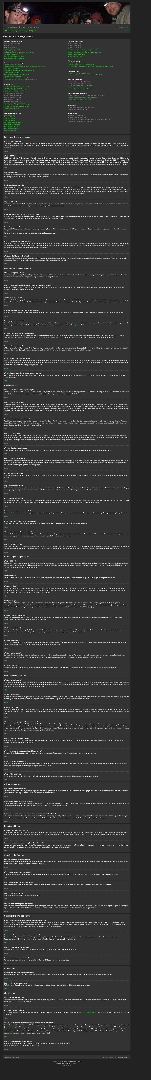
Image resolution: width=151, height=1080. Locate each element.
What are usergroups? (74, 47)
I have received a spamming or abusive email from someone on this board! (90, 66)
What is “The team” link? (75, 56)
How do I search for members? (77, 87)
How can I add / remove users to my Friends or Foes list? (85, 75)
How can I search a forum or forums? (79, 81)
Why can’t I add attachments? (13, 99)
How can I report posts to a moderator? (15, 103)
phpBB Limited (58, 999)
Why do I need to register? (12, 43)
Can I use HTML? (9, 117)
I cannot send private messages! (77, 63)
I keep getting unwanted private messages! (81, 65)
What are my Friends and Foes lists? (79, 73)
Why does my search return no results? (79, 83)
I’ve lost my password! (10, 54)
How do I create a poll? (11, 92)
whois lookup (12, 1027)
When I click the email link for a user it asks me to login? (20, 80)
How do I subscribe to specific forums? (79, 99)
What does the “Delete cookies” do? (15, 58)
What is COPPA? (9, 45)
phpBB (76, 325)
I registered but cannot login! (12, 49)
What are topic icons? (10, 130)
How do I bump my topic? (11, 108)
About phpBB (19, 1002)
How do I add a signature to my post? (15, 90)
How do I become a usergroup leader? (79, 51)
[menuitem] (15, 27)
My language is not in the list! (13, 72)
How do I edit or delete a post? (13, 88)
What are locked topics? (11, 128)
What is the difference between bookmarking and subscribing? (86, 95)
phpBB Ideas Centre (90, 1012)
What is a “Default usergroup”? (77, 54)
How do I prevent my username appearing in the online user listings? (24, 66)
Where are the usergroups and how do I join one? (83, 49)
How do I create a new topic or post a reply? (17, 86)
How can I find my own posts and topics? (80, 89)
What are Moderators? (74, 45)
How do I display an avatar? (12, 76)
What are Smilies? (9, 119)
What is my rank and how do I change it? (16, 78)
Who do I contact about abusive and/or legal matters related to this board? (90, 119)
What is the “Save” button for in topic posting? (17, 105)
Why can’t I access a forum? (12, 97)
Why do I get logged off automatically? (15, 56)
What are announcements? (12, 124)
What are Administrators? (75, 43)
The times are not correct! (11, 68)
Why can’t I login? (9, 51)
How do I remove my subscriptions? (78, 101)
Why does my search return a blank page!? (81, 85)
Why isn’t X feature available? (77, 117)
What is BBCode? (9, 115)
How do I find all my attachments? (78, 109)
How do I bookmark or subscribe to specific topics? (83, 97)
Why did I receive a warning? (13, 101)
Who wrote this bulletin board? (77, 115)
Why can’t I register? (10, 47)
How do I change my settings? (13, 65)
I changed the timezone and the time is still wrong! (19, 70)
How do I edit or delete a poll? (13, 95)
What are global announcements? (14, 122)
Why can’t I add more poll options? (14, 94)
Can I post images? (10, 120)
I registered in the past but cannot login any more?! (19, 53)
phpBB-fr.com (73, 1063)
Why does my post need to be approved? (16, 107)
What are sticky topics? (11, 126)
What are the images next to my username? (17, 74)
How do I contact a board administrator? (80, 121)
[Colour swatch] (126, 30)
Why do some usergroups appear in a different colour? (84, 53)
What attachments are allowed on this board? (81, 107)
